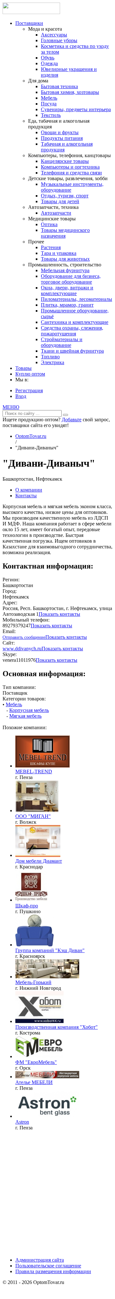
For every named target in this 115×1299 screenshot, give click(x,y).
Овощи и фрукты (60, 132)
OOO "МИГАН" (33, 816)
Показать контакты (59, 614)
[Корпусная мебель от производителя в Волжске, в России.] (37, 810)
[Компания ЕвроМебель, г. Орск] (39, 1056)
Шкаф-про (26, 905)
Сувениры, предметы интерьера (76, 109)
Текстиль (51, 115)
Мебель (49, 98)
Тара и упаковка (58, 253)
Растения (51, 247)
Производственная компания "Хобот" (56, 1027)
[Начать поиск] (65, 415)
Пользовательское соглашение (48, 1265)
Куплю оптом (30, 374)
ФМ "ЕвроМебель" (36, 1062)
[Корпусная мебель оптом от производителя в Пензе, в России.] (42, 765)
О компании (28, 490)
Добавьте (71, 419)
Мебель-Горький (33, 982)
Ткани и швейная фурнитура (72, 351)
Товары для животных (65, 259)
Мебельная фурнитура (65, 270)
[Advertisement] (57, 1193)
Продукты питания (62, 138)
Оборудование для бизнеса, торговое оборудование (71, 279)
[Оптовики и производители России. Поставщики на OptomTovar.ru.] (31, 12)
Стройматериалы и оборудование (61, 342)
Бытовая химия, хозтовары (70, 92)
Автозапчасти (56, 213)
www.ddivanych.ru (22, 648)
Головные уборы (59, 40)
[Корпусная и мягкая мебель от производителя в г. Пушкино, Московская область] (31, 900)
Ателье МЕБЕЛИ (34, 1082)
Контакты (26, 495)
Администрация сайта (39, 1260)
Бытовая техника (59, 86)
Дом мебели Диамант (38, 861)
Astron (22, 1122)
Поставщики (29, 23)
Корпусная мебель (29, 710)
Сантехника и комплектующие (74, 322)
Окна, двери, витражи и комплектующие (67, 290)
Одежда (49, 63)
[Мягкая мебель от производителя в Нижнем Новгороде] (47, 976)
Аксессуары (54, 34)
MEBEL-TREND (33, 771)
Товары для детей (60, 201)
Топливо (50, 356)
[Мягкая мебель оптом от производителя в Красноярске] (34, 944)
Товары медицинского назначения (65, 233)
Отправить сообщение (24, 637)
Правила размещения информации (53, 1271)
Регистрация (29, 390)
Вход (20, 396)
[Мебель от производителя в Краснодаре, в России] (37, 855)
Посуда (49, 103)
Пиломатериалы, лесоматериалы (76, 299)
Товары (23, 368)
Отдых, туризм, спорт (64, 195)
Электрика (52, 362)
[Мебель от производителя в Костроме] (39, 1021)
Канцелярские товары (65, 161)
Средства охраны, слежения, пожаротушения (72, 330)
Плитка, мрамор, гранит (67, 305)
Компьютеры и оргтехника (70, 167)
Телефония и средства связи (71, 172)
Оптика (49, 224)
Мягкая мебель (25, 716)
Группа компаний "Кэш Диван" (50, 950)
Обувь (47, 57)
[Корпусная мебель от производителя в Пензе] (47, 1076)
